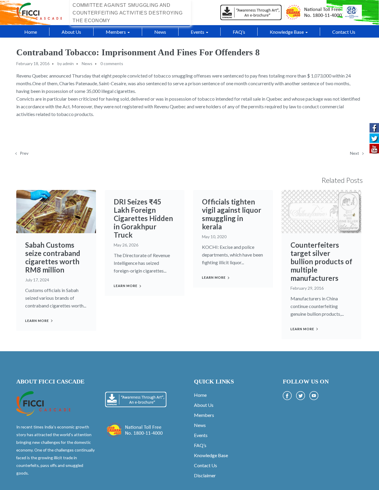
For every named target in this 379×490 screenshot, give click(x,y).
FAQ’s (200, 445)
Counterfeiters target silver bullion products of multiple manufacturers (321, 261)
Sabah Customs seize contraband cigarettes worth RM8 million (52, 257)
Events (201, 435)
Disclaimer (205, 475)
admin (68, 63)
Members (204, 415)
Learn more (37, 321)
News (87, 63)
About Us (203, 405)
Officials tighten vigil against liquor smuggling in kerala (231, 214)
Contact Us (205, 465)
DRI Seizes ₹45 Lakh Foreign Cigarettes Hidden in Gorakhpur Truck (143, 218)
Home (200, 395)
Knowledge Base (211, 455)
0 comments (111, 63)
